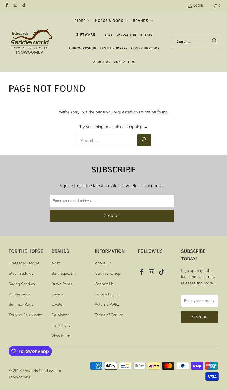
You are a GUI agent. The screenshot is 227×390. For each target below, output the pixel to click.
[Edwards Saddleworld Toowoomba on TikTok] (24, 5)
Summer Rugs (21, 304)
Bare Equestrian (65, 273)
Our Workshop (107, 273)
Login (198, 5)
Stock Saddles (21, 273)
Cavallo (57, 294)
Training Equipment (25, 315)
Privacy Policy (106, 294)
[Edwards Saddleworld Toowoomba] (31, 41)
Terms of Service (109, 315)
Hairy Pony (61, 325)
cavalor (57, 304)
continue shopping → (128, 126)
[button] (82, 21)
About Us (103, 263)
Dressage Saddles (24, 263)
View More (60, 335)
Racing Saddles (22, 284)
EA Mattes (60, 315)
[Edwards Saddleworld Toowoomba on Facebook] (6, 5)
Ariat (55, 263)
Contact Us (104, 284)
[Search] (214, 41)
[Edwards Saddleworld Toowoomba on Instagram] (15, 5)
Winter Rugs (19, 294)
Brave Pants (61, 284)
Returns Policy (107, 304)
